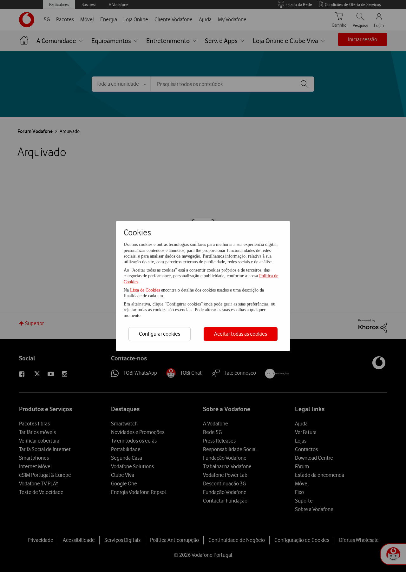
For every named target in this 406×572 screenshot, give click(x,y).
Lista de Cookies (145, 290)
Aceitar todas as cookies (240, 334)
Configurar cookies (159, 334)
